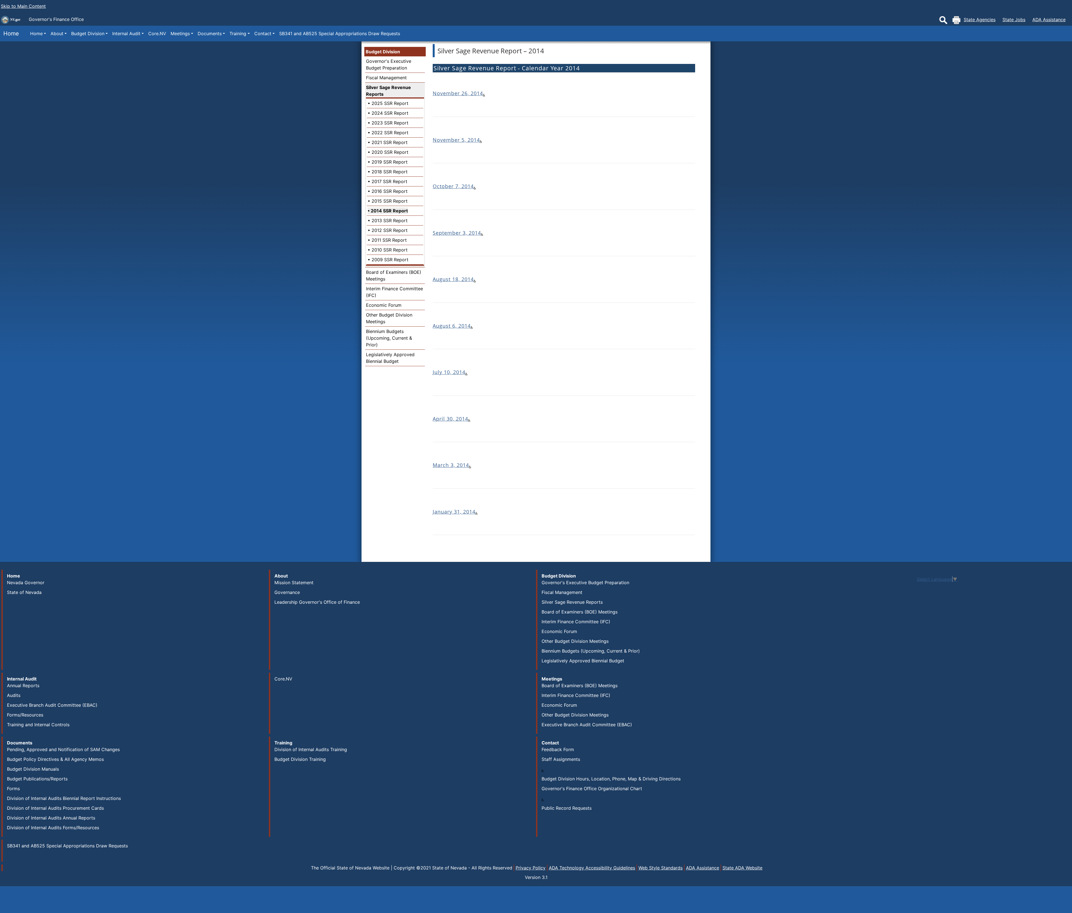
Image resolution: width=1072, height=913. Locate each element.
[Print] (956, 20)
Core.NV (157, 33)
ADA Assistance (1049, 19)
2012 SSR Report (390, 230)
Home (9, 33)
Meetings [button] (180, 33)
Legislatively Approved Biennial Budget (583, 660)
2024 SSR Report (390, 113)
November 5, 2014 (456, 139)
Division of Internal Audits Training (310, 749)
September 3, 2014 (457, 232)
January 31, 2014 (454, 511)
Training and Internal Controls (38, 724)
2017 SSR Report (389, 181)
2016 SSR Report (390, 191)
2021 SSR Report (390, 142)
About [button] (57, 33)
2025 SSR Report (390, 103)
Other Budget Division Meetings (575, 641)
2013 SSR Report (390, 220)
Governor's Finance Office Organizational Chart (592, 788)
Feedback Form (558, 749)
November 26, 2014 (458, 93)
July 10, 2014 (449, 372)
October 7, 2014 (453, 186)
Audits (13, 695)
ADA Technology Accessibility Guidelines (592, 868)
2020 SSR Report (390, 152)
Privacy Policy (530, 868)
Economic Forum (383, 305)
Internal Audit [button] (126, 33)
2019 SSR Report (390, 162)
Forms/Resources (25, 715)
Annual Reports (23, 685)
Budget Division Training (300, 759)
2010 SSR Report (390, 250)
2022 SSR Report (390, 132)
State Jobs (1013, 19)
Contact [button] (262, 33)
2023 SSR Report (390, 123)
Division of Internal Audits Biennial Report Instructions (64, 798)
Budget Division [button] (87, 33)
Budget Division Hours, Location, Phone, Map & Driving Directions (611, 779)
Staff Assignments (561, 759)
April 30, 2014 (450, 418)
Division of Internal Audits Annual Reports (51, 818)
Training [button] (237, 33)
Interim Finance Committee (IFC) (576, 621)
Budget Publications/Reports (37, 779)
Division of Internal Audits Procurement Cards (55, 808)
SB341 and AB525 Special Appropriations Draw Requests (339, 33)
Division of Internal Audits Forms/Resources (53, 827)
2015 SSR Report (390, 201)
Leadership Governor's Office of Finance (317, 602)
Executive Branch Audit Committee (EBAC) (52, 705)
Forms (13, 788)
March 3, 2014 (451, 465)
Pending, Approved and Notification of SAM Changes (63, 749)
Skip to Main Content (23, 6)
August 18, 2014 (453, 279)
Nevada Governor (25, 582)
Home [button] (36, 33)
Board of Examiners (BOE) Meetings (580, 612)
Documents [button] (210, 33)
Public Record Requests (567, 808)
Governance (287, 592)
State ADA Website (742, 868)
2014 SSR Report (389, 211)
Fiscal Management (386, 77)
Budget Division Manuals (33, 769)
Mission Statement (294, 582)
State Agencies (980, 19)
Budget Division (383, 51)
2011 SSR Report (389, 240)
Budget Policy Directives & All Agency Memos (55, 759)
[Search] (943, 20)
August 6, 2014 (452, 325)
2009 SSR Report (390, 259)
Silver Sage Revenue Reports (388, 91)
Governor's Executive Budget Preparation (585, 582)
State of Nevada (24, 592)
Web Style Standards (660, 868)
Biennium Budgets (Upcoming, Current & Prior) (389, 338)
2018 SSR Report (390, 171)
